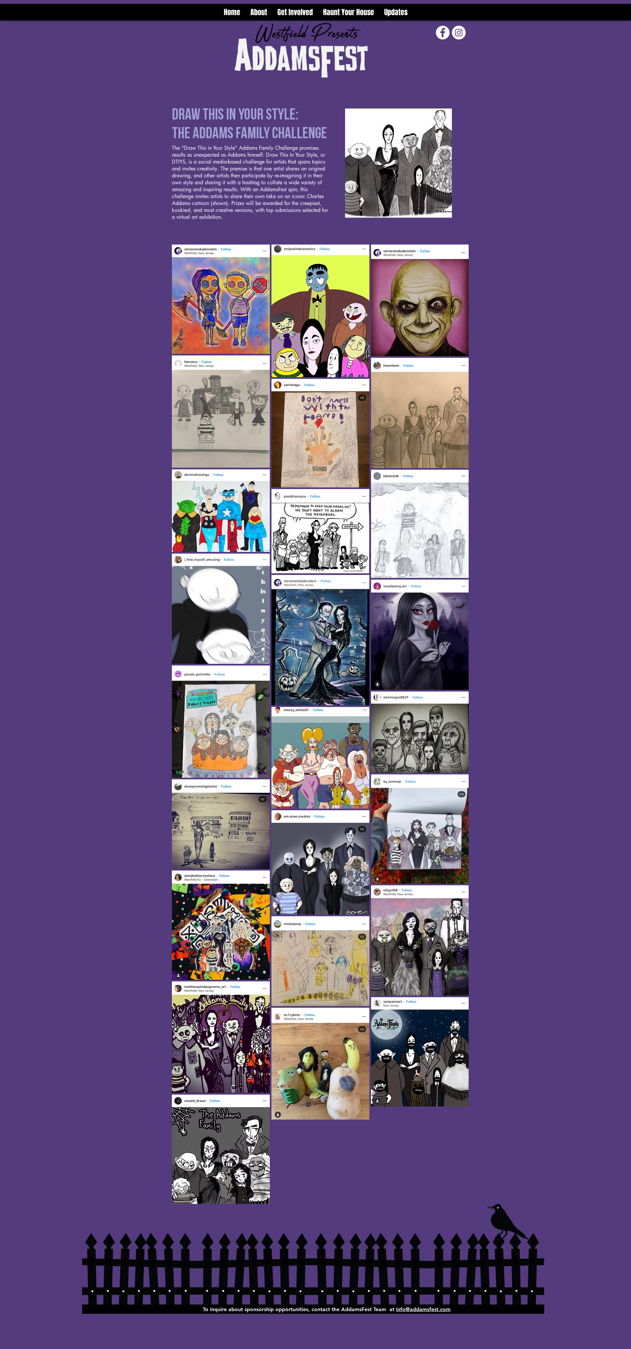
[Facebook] (443, 32)
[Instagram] (459, 32)
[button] (295, 12)
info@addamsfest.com (423, 1309)
